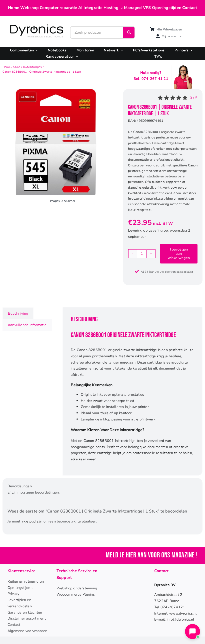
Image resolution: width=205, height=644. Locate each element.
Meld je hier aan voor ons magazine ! (152, 555)
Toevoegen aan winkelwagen (179, 253)
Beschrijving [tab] (18, 313)
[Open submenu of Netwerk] (121, 50)
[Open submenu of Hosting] (120, 8)
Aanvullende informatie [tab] (27, 324)
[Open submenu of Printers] (190, 50)
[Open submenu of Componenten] (36, 50)
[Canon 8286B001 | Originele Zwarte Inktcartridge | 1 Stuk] (55, 142)
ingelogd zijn (32, 521)
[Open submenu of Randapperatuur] (76, 56)
